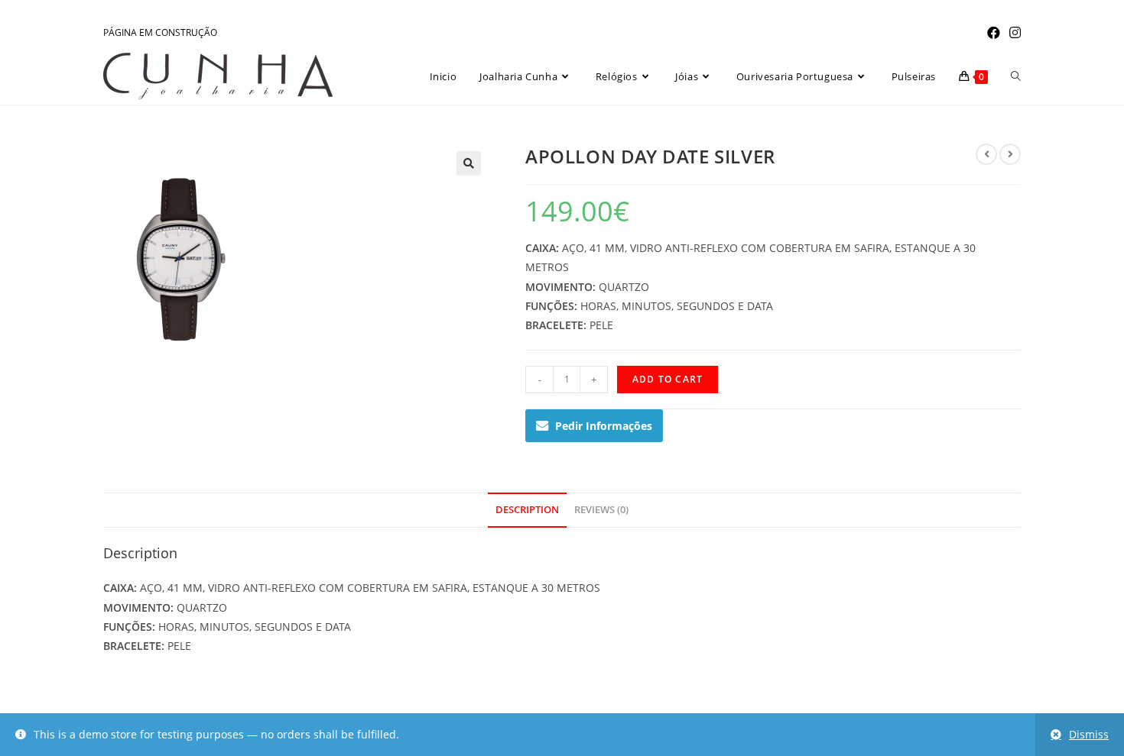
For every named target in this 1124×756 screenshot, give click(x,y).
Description (527, 509)
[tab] (527, 510)
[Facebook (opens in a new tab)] (994, 32)
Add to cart (667, 379)
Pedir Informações (603, 425)
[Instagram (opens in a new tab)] (1013, 32)
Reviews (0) (601, 509)
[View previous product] (986, 154)
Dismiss (1089, 734)
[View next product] (1010, 154)
